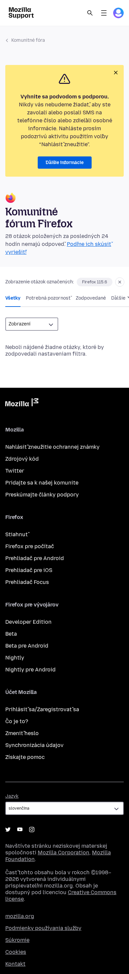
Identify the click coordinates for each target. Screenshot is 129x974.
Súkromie (17, 940)
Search (90, 13)
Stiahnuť (16, 534)
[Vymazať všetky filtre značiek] (119, 282)
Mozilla (21, 403)
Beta (11, 634)
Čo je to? (16, 721)
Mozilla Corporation (63, 852)
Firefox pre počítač (29, 546)
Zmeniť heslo (22, 733)
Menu (104, 13)
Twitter (14, 471)
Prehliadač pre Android (34, 558)
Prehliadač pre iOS (28, 570)
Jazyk (12, 796)
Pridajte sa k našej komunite (41, 483)
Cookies (15, 952)
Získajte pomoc (25, 757)
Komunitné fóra (28, 40)
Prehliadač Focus (27, 582)
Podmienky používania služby (43, 928)
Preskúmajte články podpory (42, 494)
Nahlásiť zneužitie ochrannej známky (52, 447)
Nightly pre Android (30, 669)
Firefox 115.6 (94, 282)
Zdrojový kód (22, 459)
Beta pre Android (26, 646)
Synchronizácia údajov (34, 745)
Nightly (14, 658)
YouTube (19, 829)
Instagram (31, 829)
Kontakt (15, 964)
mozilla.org (19, 916)
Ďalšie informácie (65, 162)
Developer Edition (28, 622)
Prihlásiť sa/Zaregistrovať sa (42, 709)
